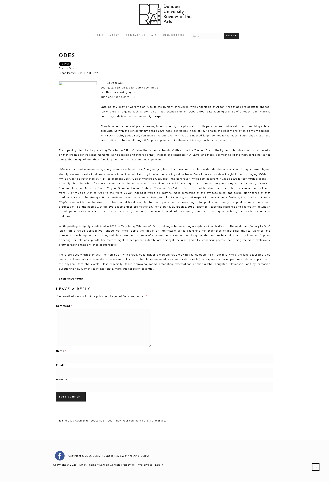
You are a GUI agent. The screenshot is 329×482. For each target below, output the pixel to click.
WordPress (145, 464)
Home (99, 35)
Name (61, 350)
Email (61, 365)
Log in (159, 464)
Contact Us (136, 35)
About (114, 35)
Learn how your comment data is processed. (137, 420)
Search (231, 36)
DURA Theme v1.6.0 (92, 464)
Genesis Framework (123, 464)
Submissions (173, 35)
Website (62, 379)
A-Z (154, 35)
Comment (64, 305)
